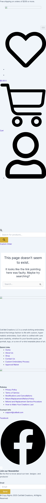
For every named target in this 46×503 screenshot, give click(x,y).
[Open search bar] (1, 231)
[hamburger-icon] (43, 27)
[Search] (4, 240)
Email (2, 483)
